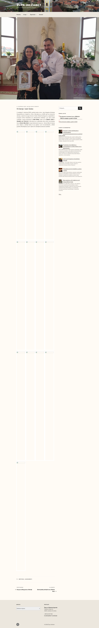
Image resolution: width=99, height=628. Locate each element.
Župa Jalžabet (29, 5)
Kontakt (41, 14)
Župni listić (32, 14)
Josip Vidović (35, 106)
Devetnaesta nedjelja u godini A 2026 (68, 121)
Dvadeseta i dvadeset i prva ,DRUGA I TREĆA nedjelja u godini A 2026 (70, 117)
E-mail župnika (47, 615)
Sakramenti (28, 579)
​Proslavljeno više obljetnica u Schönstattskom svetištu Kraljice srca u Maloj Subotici (72, 146)
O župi (24, 14)
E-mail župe (54, 615)
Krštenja (21, 579)
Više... (60, 194)
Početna (19, 14)
